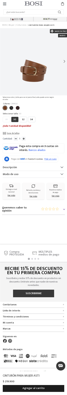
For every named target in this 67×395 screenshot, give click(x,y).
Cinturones (21, 25)
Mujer (11, 25)
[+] (24, 139)
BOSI (4, 25)
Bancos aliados (37, 150)
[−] (16, 139)
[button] (4, 3)
